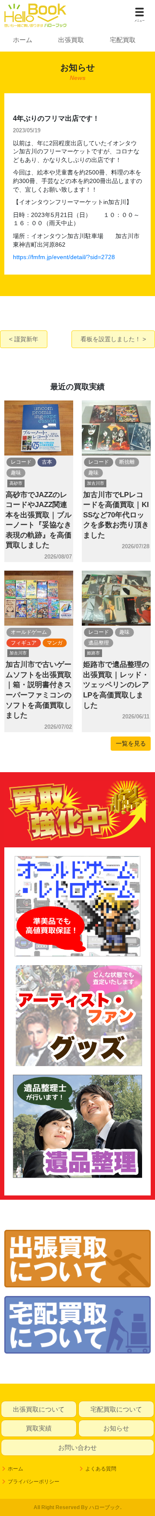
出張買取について (39, 1409)
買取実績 (39, 1428)
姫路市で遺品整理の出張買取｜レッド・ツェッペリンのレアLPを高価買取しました (116, 684)
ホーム (22, 39)
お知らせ (116, 1428)
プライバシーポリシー (33, 1482)
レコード (21, 462)
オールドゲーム (29, 632)
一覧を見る (131, 743)
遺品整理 (98, 643)
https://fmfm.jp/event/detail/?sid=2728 (64, 257)
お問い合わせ (77, 1447)
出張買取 (71, 39)
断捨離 (127, 462)
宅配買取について (116, 1409)
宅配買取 (123, 39)
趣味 (16, 473)
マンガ (54, 643)
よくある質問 (100, 1469)
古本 (47, 462)
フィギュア (24, 643)
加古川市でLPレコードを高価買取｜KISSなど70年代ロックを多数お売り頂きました (116, 515)
